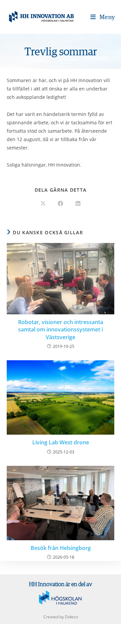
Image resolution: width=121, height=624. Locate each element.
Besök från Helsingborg (61, 548)
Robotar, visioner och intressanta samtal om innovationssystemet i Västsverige (60, 329)
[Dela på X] (43, 203)
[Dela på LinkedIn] (78, 203)
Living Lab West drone (60, 442)
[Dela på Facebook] (60, 203)
